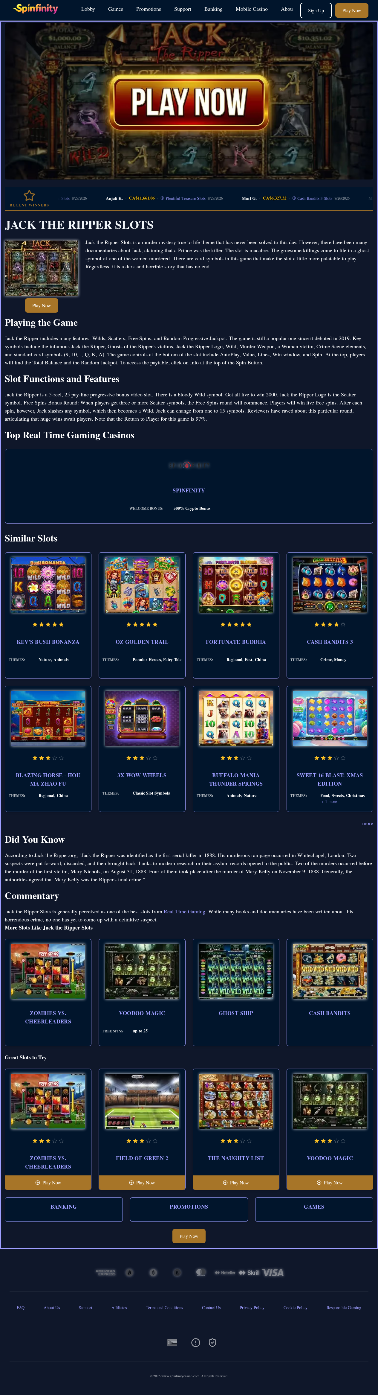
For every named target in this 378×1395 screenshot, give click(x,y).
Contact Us (211, 1307)
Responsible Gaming (344, 1307)
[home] (39, 16)
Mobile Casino (252, 8)
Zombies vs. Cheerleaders (48, 1017)
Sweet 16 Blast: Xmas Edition (330, 779)
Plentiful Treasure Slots (156, 198)
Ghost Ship (236, 1013)
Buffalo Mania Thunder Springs (236, 779)
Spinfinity (189, 490)
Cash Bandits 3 (330, 642)
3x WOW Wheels (141, 775)
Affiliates (119, 1307)
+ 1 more (329, 801)
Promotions (148, 8)
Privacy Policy (252, 1307)
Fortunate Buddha (236, 642)
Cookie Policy (295, 1307)
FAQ (21, 1307)
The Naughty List (236, 1158)
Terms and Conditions (164, 1307)
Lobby (88, 8)
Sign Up (316, 10)
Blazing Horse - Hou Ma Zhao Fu (48, 779)
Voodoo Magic (142, 1013)
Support (182, 8)
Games (115, 8)
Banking (213, 8)
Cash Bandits (330, 1013)
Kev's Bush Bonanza (48, 642)
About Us (291, 8)
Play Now (351, 10)
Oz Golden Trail (142, 642)
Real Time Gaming (184, 911)
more (367, 823)
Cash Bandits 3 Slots (284, 198)
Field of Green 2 (142, 1158)
